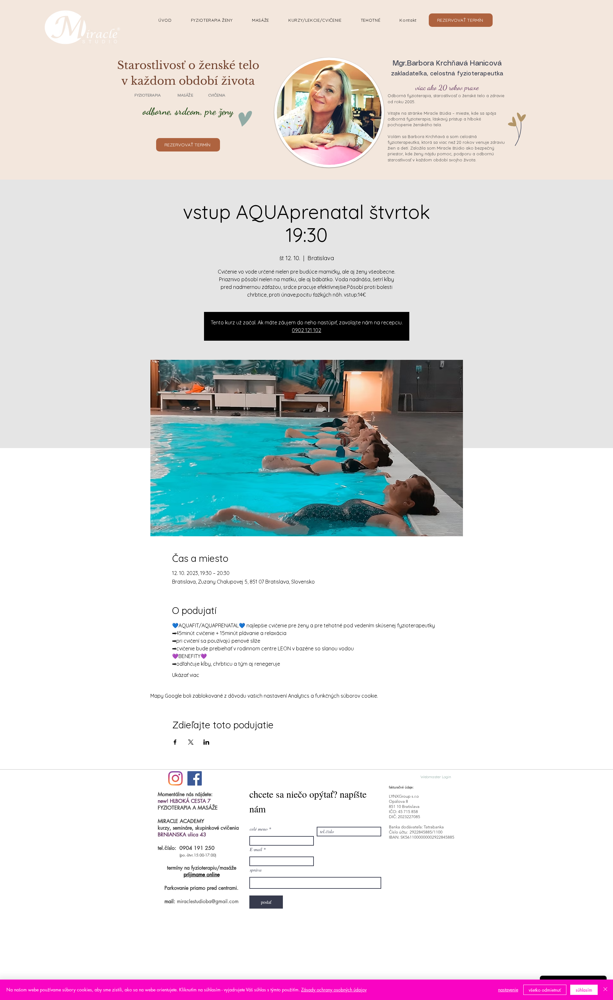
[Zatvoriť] (605, 990)
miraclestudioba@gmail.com (207, 901)
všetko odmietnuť (545, 990)
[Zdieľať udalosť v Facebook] (175, 742)
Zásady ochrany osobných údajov (334, 990)
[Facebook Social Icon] (194, 778)
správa (255, 870)
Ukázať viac (185, 675)
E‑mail (256, 849)
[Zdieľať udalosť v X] (191, 742)
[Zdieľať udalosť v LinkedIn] (206, 742)
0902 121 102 (306, 330)
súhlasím (584, 990)
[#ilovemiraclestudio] (175, 778)
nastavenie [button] (508, 990)
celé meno (259, 829)
